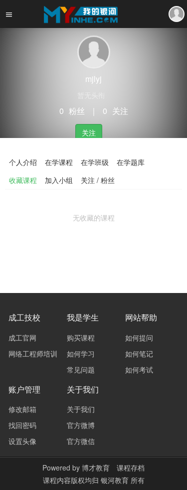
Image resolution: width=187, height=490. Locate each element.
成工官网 (22, 337)
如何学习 (81, 353)
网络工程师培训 (32, 353)
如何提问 (139, 337)
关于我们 (81, 409)
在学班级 (95, 162)
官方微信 (81, 441)
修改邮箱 (22, 409)
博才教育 (96, 467)
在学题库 (131, 162)
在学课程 (59, 162)
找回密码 (22, 425)
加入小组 (59, 180)
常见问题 (81, 369)
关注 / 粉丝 (98, 180)
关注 (89, 133)
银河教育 (116, 480)
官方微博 (81, 425)
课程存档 (131, 467)
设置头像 (22, 441)
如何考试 (139, 369)
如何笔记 (139, 353)
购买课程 (81, 337)
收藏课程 (23, 180)
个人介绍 (23, 162)
